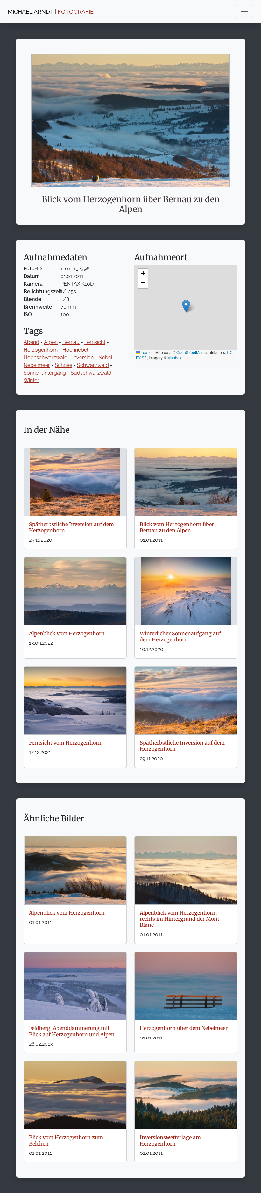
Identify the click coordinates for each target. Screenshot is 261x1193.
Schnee (63, 365)
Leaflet (146, 352)
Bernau (71, 342)
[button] (186, 306)
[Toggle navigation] (244, 11)
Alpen (51, 342)
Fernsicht (94, 342)
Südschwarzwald (91, 373)
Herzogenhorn (41, 350)
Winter (31, 380)
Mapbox (174, 357)
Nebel (105, 357)
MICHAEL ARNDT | (51, 11)
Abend (31, 342)
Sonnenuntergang (45, 373)
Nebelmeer (37, 365)
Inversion (83, 357)
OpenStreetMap (190, 352)
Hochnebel (75, 350)
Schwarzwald (93, 365)
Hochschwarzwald (45, 357)
